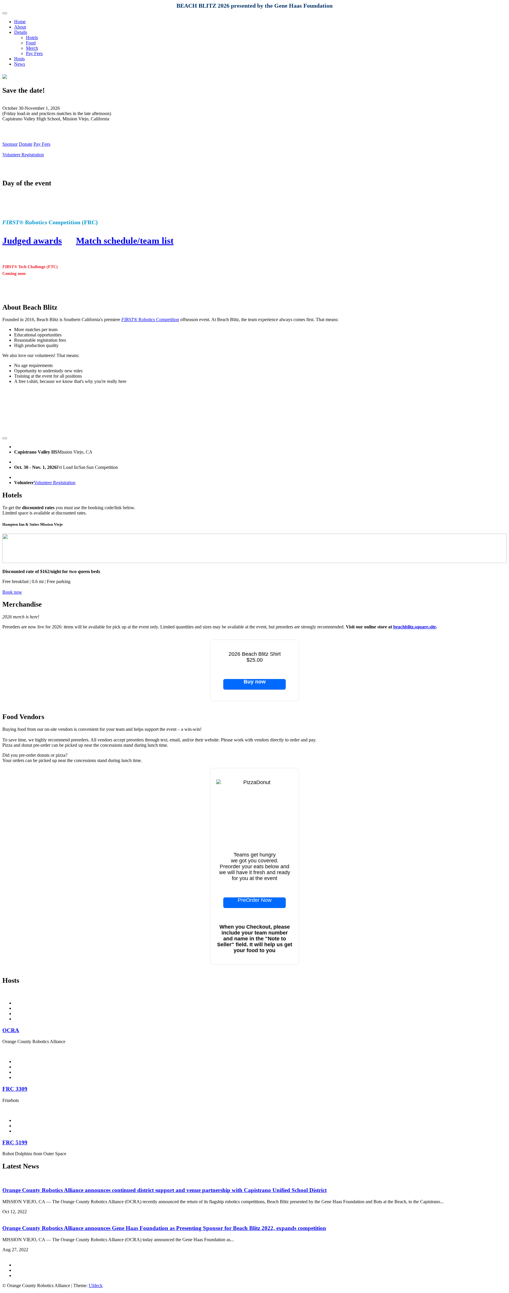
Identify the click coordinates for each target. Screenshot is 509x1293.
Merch (32, 48)
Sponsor (10, 144)
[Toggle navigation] (4, 13)
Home (20, 21)
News (19, 64)
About (20, 26)
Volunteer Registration (23, 154)
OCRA (10, 1030)
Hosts (19, 58)
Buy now (255, 682)
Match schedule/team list (124, 240)
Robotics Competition (150, 319)
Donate (25, 144)
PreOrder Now (255, 900)
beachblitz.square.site (414, 626)
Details (20, 32)
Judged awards (32, 240)
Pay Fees (34, 53)
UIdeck (96, 1285)
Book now (12, 592)
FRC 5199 (14, 1142)
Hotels (32, 37)
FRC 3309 (14, 1089)
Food (31, 42)
